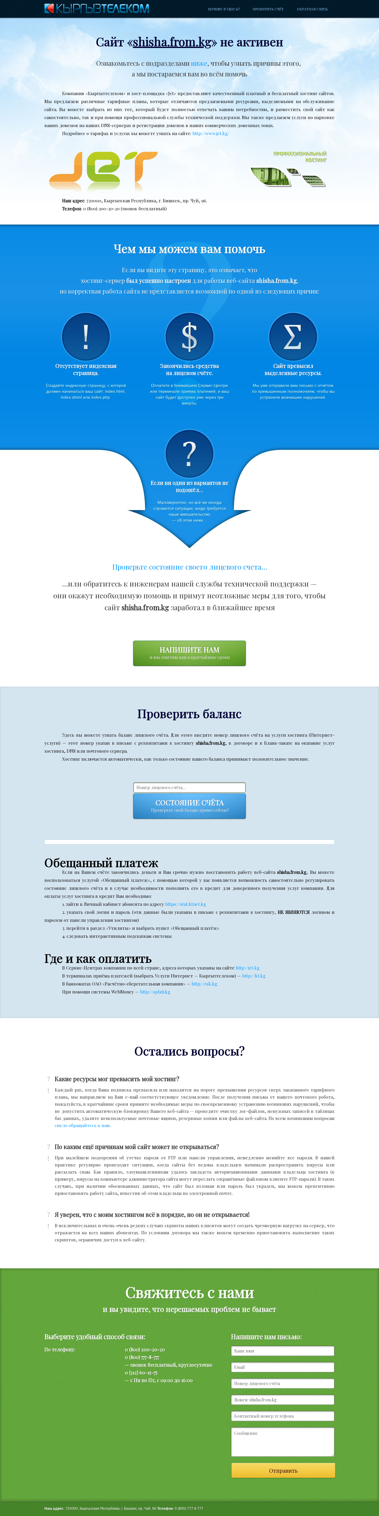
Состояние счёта (189, 805)
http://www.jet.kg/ (210, 133)
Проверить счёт (268, 9)
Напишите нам (190, 652)
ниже (199, 63)
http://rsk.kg (204, 984)
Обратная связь (312, 9)
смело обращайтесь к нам (82, 1125)
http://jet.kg (248, 968)
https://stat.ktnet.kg (185, 904)
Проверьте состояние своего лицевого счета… (189, 566)
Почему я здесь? (224, 9)
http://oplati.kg (155, 992)
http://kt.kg (254, 976)
